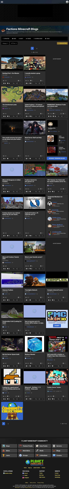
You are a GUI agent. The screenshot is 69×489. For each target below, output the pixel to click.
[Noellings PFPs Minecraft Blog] (52, 124)
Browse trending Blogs (57, 158)
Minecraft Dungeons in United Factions (11, 180)
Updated (6, 38)
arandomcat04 (56, 232)
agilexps (51, 359)
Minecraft (17, 487)
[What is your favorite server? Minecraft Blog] (34, 247)
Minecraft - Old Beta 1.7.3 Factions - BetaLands (33, 388)
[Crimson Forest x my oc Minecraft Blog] (52, 151)
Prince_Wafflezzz (53, 131)
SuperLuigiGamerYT (31, 261)
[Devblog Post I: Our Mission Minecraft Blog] (12, 63)
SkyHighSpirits (30, 185)
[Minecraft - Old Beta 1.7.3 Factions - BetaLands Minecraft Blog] (34, 377)
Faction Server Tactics (54, 387)
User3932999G (30, 141)
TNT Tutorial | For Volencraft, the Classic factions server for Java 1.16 (56, 180)
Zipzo (5, 327)
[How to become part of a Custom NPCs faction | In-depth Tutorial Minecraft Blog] (34, 311)
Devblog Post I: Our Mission (10, 73)
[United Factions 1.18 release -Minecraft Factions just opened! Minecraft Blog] (34, 94)
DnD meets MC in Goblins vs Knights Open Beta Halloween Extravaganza (56, 355)
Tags (48, 38)
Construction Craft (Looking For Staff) (12, 322)
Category (5, 43)
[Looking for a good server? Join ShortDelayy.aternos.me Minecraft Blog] (12, 377)
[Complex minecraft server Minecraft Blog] (57, 280)
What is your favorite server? (33, 257)
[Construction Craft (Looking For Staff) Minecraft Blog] (12, 311)
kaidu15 (6, 143)
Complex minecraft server (55, 290)
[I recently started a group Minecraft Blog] (34, 63)
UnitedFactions (30, 110)
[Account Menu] (67, 2)
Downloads (38, 38)
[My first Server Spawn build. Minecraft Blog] (12, 344)
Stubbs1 (54, 202)
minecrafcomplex (53, 294)
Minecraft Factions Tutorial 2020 (10, 257)
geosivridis (63, 140)
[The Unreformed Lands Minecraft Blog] (12, 94)
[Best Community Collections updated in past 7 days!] (12, 411)
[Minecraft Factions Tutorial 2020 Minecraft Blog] (12, 247)
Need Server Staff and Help (33, 137)
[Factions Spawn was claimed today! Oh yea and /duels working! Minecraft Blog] (12, 202)
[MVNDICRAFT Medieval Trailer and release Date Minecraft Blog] (57, 94)
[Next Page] (36, 48)
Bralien (50, 185)
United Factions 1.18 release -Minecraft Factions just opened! (34, 105)
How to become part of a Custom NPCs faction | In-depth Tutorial (34, 322)
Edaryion (6, 108)
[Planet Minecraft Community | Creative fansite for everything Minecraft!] (34, 462)
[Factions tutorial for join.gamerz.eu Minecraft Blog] (34, 169)
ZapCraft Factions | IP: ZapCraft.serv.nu (31, 213)
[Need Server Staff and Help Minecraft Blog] (34, 127)
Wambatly (29, 358)
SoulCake (6, 358)
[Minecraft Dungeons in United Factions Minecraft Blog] (12, 169)
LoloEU (5, 294)
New (14, 38)
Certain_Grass (56, 217)
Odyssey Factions (7, 290)
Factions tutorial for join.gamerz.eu (31, 180)
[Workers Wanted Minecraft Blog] (34, 344)
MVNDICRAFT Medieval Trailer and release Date (56, 105)
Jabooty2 (29, 77)
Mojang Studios (28, 487)
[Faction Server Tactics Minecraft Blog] (57, 377)
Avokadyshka (63, 151)
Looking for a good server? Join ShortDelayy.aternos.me (11, 388)
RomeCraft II (7, 77)
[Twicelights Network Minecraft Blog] (34, 280)
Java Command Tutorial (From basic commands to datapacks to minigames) (62, 136)
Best (21, 38)
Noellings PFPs (51, 128)
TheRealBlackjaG (30, 327)
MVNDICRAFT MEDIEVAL (54, 110)
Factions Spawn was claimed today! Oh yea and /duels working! (11, 213)
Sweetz (28, 392)
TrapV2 (28, 218)
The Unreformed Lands (9, 104)
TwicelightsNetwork (31, 294)
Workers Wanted (30, 354)
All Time (13, 43)
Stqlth (5, 392)
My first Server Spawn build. (11, 354)
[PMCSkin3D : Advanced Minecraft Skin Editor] (57, 319)
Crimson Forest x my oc (62, 148)
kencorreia (55, 210)
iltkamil (50, 391)
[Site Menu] (2, 2)
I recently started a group (32, 73)
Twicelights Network (31, 290)
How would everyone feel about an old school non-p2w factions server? (12, 138)
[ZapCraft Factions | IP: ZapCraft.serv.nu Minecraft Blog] (34, 202)
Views (29, 38)
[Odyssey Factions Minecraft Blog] (12, 280)
